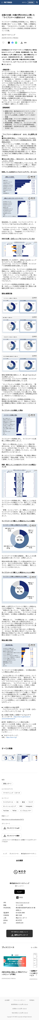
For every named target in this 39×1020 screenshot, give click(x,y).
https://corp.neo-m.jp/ (22, 902)
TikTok (14, 810)
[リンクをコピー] (25, 42)
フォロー (19, 892)
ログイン (24, 2)
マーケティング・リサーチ (11, 793)
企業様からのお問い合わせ (19, 1008)
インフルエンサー (25, 810)
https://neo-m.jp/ (11, 737)
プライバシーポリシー (20, 1000)
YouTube (6, 810)
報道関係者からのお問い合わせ (19, 1004)
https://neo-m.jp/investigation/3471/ (13, 819)
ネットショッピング (9, 806)
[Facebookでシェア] (12, 42)
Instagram (29, 806)
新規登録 (30, 2)
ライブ (30, 802)
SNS (20, 806)
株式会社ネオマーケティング (29, 853)
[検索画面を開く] (37, 2)
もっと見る (34, 947)
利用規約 (32, 1000)
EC (17, 802)
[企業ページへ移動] (19, 872)
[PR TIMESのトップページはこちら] (8, 2)
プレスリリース (13, 853)
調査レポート (7, 783)
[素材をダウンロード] (21, 42)
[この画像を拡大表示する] (9, 757)
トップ (5, 853)
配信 (23, 802)
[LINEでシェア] (16, 42)
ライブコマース (8, 802)
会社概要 (7, 1000)
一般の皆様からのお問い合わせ (19, 1013)
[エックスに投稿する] (8, 42)
